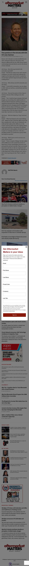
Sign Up (14, 315)
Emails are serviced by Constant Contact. (14, 310)
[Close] (26, 247)
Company (5, 291)
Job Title (5, 298)
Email (4, 263)
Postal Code (6, 284)
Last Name (6, 277)
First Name (6, 270)
